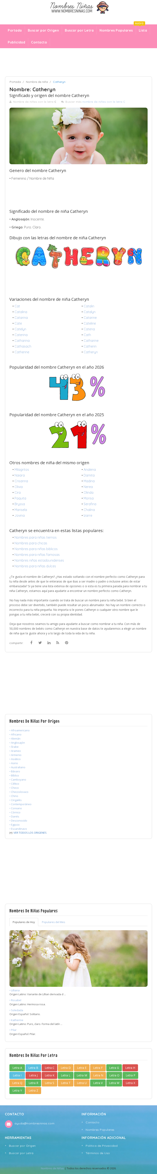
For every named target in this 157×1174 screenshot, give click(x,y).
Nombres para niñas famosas (37, 555)
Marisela (21, 510)
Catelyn (20, 329)
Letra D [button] (66, 1068)
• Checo (14, 788)
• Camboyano (17, 779)
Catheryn (91, 352)
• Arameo (15, 751)
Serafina (90, 504)
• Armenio (15, 755)
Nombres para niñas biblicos (36, 549)
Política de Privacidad (102, 1146)
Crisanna (21, 481)
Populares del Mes (53, 922)
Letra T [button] (66, 1083)
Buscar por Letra (79, 30)
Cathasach (23, 346)
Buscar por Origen (43, 30)
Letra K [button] (49, 1075)
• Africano (15, 734)
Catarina (21, 318)
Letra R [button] (33, 1083)
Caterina (21, 335)
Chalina (89, 510)
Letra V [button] (98, 1083)
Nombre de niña (37, 82)
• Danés (14, 816)
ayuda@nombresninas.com (34, 1123)
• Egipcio (14, 824)
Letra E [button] (81, 1068)
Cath (87, 335)
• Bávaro (14, 771)
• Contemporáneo (20, 804)
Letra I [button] (17, 1075)
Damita (89, 475)
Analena (90, 469)
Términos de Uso (98, 1153)
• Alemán (14, 738)
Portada (15, 30)
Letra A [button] (17, 1068)
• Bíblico (14, 775)
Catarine (90, 318)
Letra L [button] (65, 1075)
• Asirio (13, 763)
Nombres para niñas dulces (35, 566)
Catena (89, 329)
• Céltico (14, 783)
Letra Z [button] (33, 1090)
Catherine (22, 352)
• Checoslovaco (18, 792)
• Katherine (16, 1020)
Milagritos (22, 469)
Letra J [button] (33, 1075)
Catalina (21, 312)
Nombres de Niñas (52, 1168)
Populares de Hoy (24, 922)
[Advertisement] (78, 62)
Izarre (88, 515)
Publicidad (16, 42)
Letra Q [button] (17, 1083)
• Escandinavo (18, 829)
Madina (89, 481)
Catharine (91, 341)
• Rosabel (15, 1000)
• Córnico (14, 812)
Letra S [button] (49, 1083)
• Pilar (13, 1030)
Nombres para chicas (31, 543)
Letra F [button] (98, 1068)
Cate (18, 323)
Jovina (20, 515)
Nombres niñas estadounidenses (39, 560)
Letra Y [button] (17, 1090)
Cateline (90, 323)
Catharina (22, 341)
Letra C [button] (49, 1068)
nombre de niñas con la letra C (103, 101)
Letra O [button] (114, 1075)
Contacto (39, 42)
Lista (141, 29)
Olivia (19, 487)
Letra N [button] (98, 1075)
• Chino (13, 796)
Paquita (20, 498)
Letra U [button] (82, 1083)
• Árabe (14, 747)
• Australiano (17, 767)
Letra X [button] (130, 1083)
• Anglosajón (17, 742)
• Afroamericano (19, 730)
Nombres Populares (116, 30)
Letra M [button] (82, 1075)
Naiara (20, 475)
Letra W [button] (114, 1083)
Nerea (88, 487)
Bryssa (20, 504)
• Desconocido (18, 820)
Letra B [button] (33, 1068)
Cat (17, 306)
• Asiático (15, 759)
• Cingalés (15, 800)
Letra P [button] (130, 1075)
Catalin (89, 306)
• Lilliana (14, 990)
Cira (18, 492)
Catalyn (89, 312)
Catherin (90, 346)
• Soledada (16, 1010)
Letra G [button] (114, 1068)
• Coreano (15, 808)
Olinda (88, 492)
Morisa (89, 498)
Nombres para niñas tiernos (36, 537)
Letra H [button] (130, 1068)
